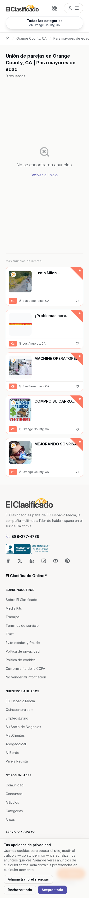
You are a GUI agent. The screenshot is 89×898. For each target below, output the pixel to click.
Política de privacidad (23, 651)
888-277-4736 (25, 536)
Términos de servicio (22, 625)
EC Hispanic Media (20, 701)
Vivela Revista (17, 761)
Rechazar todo (20, 890)
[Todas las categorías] (55, 8)
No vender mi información (26, 677)
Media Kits (14, 608)
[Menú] (73, 8)
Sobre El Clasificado (21, 600)
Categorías (14, 811)
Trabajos (12, 617)
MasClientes (15, 735)
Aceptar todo (52, 890)
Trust (10, 634)
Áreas (10, 819)
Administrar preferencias (28, 879)
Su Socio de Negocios (23, 727)
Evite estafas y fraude (23, 643)
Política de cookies (21, 660)
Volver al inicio (45, 175)
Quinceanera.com (19, 710)
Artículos (12, 802)
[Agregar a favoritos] (77, 301)
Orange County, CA (31, 38)
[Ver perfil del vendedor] (13, 274)
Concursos (14, 794)
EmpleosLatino (17, 718)
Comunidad (14, 785)
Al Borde (12, 753)
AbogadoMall (16, 744)
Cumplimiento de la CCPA (25, 668)
